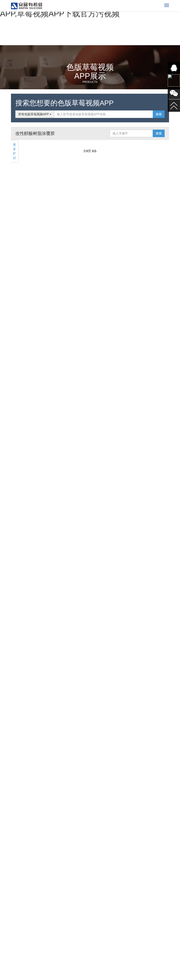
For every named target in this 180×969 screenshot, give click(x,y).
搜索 (159, 114)
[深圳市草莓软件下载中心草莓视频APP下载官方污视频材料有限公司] (27, 5)
